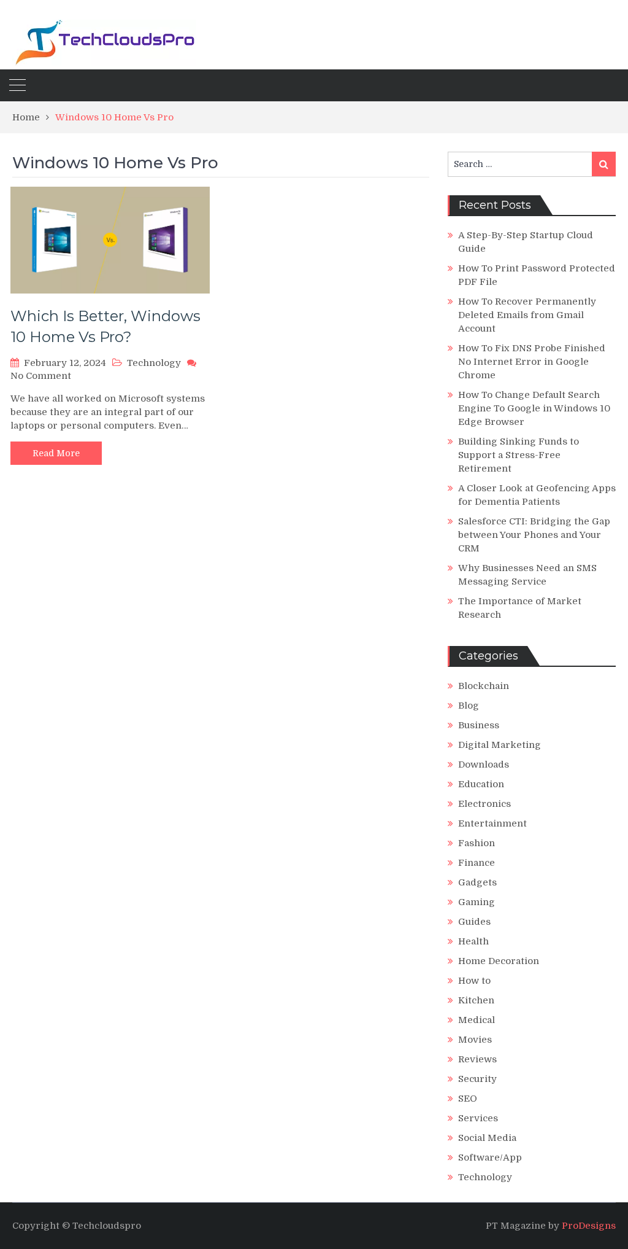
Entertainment (492, 823)
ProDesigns (589, 1225)
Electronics (484, 803)
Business (478, 725)
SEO (467, 1098)
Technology (154, 362)
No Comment (40, 375)
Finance (476, 862)
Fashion (476, 843)
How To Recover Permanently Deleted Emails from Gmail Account (527, 315)
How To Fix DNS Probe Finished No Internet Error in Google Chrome (531, 362)
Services (478, 1118)
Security (477, 1078)
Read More (56, 453)
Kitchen (476, 1000)
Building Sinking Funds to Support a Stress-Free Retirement (518, 455)
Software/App (490, 1157)
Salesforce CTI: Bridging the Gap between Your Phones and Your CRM (534, 535)
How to (474, 980)
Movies (475, 1039)
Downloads (483, 764)
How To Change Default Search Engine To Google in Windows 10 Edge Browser (534, 408)
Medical (476, 1019)
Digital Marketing (499, 744)
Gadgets (477, 882)
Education (481, 784)
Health (473, 941)
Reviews (477, 1059)
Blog (468, 705)
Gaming (476, 902)
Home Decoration (498, 961)
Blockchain (483, 685)
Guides (474, 921)
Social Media (487, 1137)
